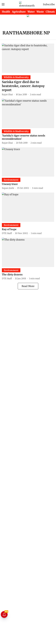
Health (6, 11)
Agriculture (19, 11)
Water (31, 11)
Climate (50, 11)
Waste (40, 11)
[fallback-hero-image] (28, 58)
